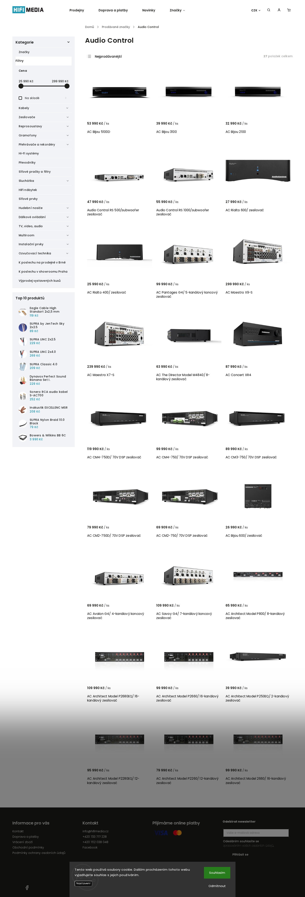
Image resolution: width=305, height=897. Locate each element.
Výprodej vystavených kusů (40, 281)
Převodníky (27, 162)
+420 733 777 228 (95, 837)
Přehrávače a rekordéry (37, 144)
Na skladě (45, 98)
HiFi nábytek (28, 190)
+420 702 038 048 (95, 842)
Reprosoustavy (30, 126)
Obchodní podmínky (28, 847)
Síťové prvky (28, 199)
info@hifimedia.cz (96, 831)
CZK (254, 10)
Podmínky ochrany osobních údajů (38, 853)
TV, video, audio (31, 226)
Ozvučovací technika (35, 253)
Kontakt (18, 831)
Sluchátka (26, 181)
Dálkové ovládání (32, 217)
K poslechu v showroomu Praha (43, 271)
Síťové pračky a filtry (35, 172)
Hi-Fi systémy (29, 153)
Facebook (90, 847)
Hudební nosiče (31, 208)
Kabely (24, 108)
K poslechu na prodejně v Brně (42, 262)
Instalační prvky (31, 244)
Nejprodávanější (108, 56)
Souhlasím (217, 872)
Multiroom (26, 235)
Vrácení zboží (22, 842)
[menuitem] (80, 10)
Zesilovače (27, 117)
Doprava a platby (25, 837)
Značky (24, 52)
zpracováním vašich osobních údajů (248, 846)
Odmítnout (217, 886)
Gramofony (28, 135)
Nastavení (83, 883)
